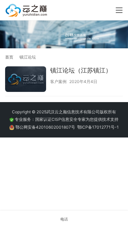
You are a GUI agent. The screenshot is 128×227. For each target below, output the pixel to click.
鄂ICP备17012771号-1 (98, 127)
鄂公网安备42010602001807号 (46, 127)
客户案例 (58, 81)
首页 (9, 57)
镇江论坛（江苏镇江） (81, 70)
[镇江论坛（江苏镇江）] (25, 80)
